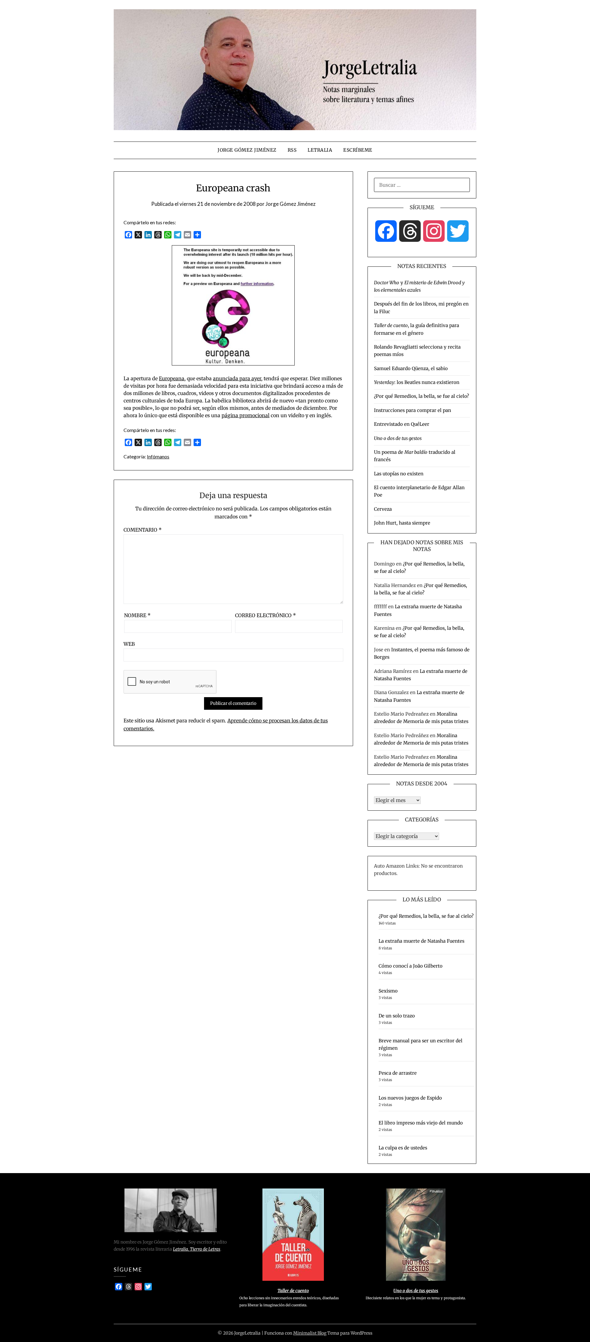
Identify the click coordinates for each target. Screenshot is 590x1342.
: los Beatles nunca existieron (416, 382)
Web (129, 644)
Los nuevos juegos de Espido (410, 1098)
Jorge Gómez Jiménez (247, 150)
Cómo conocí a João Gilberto (410, 966)
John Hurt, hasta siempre (402, 523)
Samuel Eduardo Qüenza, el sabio (411, 368)
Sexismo (388, 991)
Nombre (137, 615)
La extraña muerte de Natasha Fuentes (421, 941)
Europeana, (172, 378)
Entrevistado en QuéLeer (401, 424)
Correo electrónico (265, 615)
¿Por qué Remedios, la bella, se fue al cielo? (421, 396)
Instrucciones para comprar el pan (412, 410)
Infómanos (158, 456)
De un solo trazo (397, 1016)
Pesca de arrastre (398, 1073)
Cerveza (383, 509)
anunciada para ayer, (237, 378)
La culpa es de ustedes (403, 1148)
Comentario (143, 530)
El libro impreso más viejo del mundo (421, 1123)
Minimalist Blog (309, 1333)
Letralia (320, 150)
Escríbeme (357, 150)
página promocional (245, 415)
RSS (292, 150)
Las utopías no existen (398, 474)
